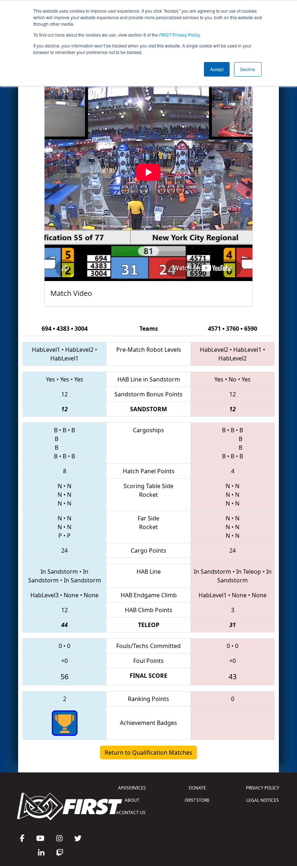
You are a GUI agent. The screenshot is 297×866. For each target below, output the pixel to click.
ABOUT (132, 800)
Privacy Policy (179, 35)
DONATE (197, 788)
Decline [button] (247, 69)
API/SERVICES (132, 788)
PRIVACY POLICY (262, 788)
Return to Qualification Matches (148, 752)
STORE (197, 800)
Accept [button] (216, 69)
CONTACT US (132, 812)
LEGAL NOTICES (262, 800)
